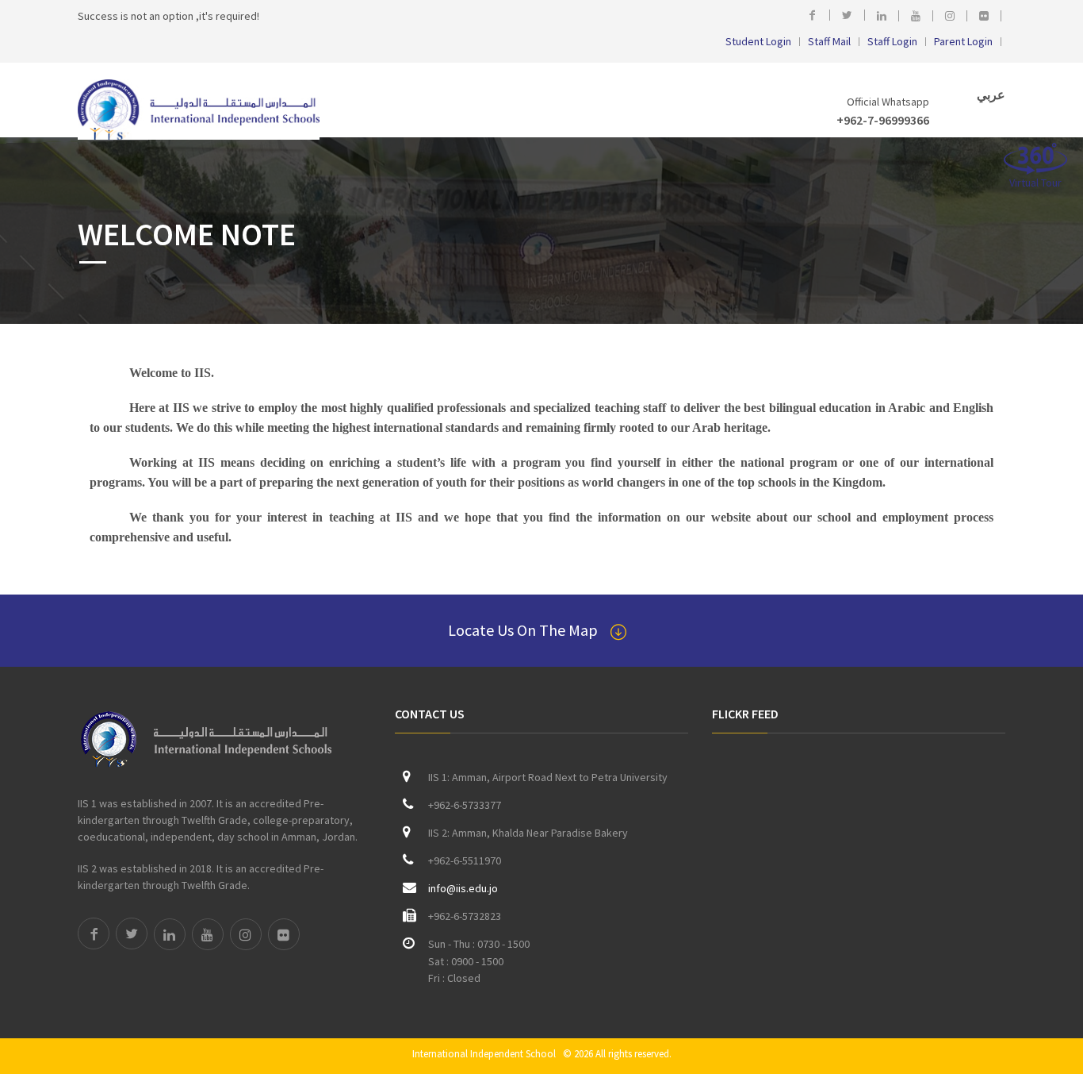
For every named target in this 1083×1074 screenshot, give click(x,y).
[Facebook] (816, 15)
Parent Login (963, 41)
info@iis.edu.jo (463, 888)
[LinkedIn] (886, 15)
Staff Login (892, 41)
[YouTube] (920, 15)
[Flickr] (988, 15)
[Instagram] (954, 15)
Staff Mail (829, 41)
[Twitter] (851, 15)
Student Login (758, 41)
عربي (989, 94)
